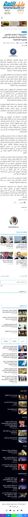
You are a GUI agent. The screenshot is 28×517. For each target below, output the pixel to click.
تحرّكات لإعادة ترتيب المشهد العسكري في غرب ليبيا (10, 318)
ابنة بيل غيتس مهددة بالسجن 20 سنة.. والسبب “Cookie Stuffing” (9, 466)
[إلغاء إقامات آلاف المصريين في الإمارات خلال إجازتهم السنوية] (20, 239)
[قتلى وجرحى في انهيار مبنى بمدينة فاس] (22, 433)
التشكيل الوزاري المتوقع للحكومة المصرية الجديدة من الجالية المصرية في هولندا (9, 370)
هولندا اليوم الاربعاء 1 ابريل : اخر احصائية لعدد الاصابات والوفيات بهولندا (9, 363)
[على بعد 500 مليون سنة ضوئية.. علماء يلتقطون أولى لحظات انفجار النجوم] (22, 480)
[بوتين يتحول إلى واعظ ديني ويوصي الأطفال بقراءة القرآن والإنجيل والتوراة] (22, 348)
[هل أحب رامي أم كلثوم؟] (22, 333)
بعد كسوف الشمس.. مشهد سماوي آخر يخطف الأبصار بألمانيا (10, 459)
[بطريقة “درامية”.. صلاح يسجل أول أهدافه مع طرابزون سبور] (22, 312)
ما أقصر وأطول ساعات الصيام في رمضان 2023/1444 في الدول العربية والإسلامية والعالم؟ (9, 355)
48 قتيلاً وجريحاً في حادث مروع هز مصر (6, 245)
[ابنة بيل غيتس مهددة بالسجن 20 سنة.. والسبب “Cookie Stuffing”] (22, 467)
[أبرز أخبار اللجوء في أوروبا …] (22, 440)
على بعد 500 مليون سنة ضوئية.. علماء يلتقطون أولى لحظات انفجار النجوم (10, 479)
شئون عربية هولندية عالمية (16, 29)
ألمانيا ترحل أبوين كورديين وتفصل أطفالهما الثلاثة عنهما (9, 325)
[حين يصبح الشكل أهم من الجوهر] (22, 404)
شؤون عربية (6, 29)
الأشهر (22, 341)
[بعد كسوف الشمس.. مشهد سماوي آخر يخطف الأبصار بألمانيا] (22, 459)
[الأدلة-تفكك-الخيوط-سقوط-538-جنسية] (6, 255)
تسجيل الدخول (4, 276)
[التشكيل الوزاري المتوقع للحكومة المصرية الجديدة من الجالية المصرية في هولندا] (22, 371)
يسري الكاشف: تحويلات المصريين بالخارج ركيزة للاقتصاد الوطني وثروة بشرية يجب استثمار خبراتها (9, 424)
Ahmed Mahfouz (21, 43)
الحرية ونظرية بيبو (12, 409)
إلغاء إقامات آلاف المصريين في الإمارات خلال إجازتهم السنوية (21, 246)
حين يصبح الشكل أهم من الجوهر (10, 403)
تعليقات (6, 341)
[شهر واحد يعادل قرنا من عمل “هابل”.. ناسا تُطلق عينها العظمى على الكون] (22, 495)
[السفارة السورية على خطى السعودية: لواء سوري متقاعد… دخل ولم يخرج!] (20, 255)
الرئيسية (24, 29)
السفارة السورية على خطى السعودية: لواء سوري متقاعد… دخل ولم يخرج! (21, 263)
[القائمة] (2, 17)
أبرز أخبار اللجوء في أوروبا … (10, 438)
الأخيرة (14, 341)
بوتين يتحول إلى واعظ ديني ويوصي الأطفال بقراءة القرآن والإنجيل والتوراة (9, 348)
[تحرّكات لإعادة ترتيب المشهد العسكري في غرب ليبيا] (22, 319)
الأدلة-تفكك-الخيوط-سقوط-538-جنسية (7, 261)
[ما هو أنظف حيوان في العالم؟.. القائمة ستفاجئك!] (22, 452)
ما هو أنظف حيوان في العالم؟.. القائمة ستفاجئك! (9, 451)
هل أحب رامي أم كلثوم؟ (11, 331)
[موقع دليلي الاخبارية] (14, 8)
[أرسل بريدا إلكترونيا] (17, 43)
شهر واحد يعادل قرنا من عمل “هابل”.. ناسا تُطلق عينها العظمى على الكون (9, 494)
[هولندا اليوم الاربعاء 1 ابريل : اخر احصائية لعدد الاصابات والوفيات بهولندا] (22, 363)
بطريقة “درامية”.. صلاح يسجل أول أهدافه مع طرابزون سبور (9, 311)
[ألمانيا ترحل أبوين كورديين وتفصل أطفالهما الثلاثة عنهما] (22, 326)
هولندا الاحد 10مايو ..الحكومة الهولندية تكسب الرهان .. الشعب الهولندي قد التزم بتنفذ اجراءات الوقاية (9, 378)
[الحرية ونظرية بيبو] (22, 411)
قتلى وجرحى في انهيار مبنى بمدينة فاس (10, 431)
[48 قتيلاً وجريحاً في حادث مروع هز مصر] (6, 239)
